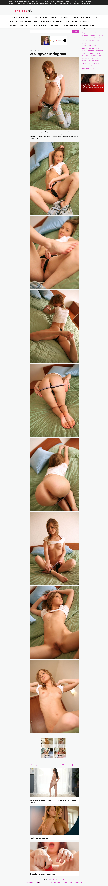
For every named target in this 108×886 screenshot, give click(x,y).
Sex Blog (55, 880)
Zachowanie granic (39, 838)
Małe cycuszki (89, 1)
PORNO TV (60, 882)
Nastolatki (36, 3)
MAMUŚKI (41, 882)
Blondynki (26, 1)
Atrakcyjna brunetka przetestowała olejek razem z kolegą (54, 801)
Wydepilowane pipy (64, 3)
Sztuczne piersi (35, 765)
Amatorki (11, 1)
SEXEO (88, 3)
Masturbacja (11, 3)
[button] (97, 17)
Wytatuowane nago (74, 3)
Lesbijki (82, 1)
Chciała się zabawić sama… (43, 874)
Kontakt (61, 880)
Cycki (42, 1)
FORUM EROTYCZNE (50, 882)
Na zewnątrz (30, 3)
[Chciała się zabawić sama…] (54, 856)
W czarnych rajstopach (70, 765)
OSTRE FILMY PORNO (32, 882)
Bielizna (21, 1)
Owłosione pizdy (44, 3)
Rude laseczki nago (53, 3)
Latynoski (77, 1)
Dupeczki (53, 1)
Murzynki (23, 3)
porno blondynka (41, 134)
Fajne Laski (66, 1)
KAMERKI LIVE (78, 882)
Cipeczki (38, 1)
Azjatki (16, 1)
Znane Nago (83, 3)
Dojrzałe (47, 1)
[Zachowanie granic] (54, 820)
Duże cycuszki (60, 1)
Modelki (18, 3)
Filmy (72, 1)
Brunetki (32, 1)
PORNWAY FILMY (69, 882)
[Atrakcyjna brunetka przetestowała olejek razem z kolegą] (54, 782)
